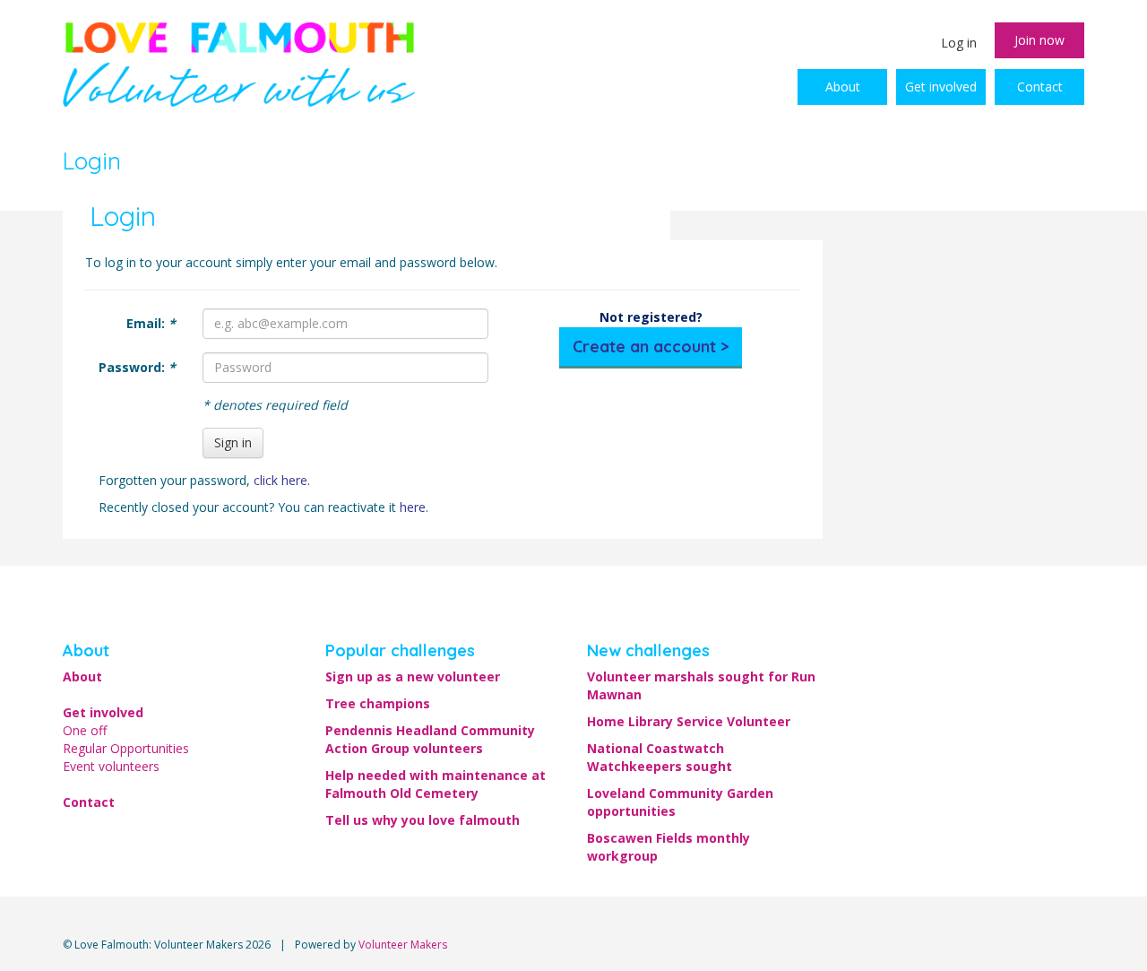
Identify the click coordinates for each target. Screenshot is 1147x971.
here (413, 507)
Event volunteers (111, 766)
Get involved (941, 86)
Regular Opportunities (126, 748)
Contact (1040, 86)
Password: (137, 367)
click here (280, 480)
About (842, 86)
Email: (151, 323)
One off (85, 730)
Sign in (233, 442)
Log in (959, 42)
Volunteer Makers (402, 944)
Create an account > (651, 346)
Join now (1039, 39)
